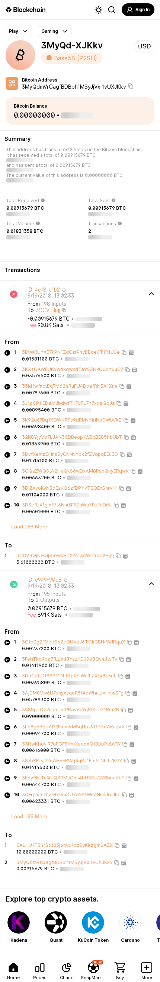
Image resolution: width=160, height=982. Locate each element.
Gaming (49, 31)
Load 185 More (29, 816)
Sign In (142, 9)
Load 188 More (29, 527)
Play (13, 31)
